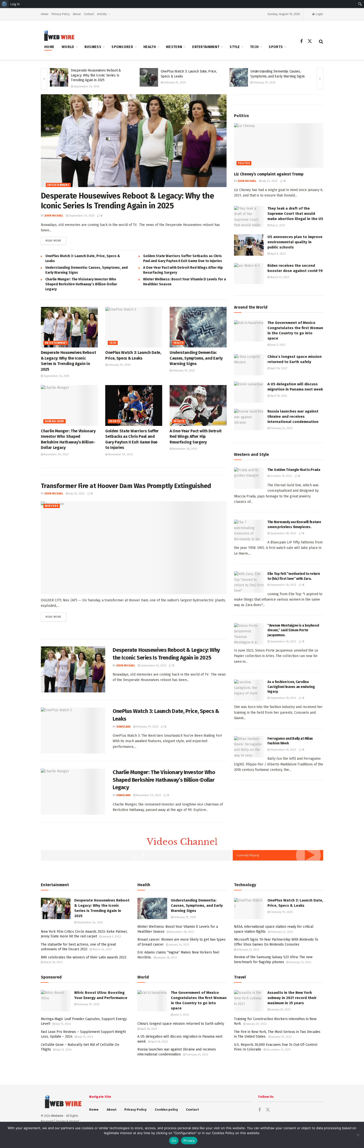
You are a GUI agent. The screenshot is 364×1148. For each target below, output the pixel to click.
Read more (56, 240)
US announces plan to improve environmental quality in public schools (294, 242)
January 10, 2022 (281, 1036)
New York (51, 506)
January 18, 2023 (166, 957)
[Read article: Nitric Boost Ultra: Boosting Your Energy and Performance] (56, 1000)
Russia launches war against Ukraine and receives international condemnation (292, 416)
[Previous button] (44, 78)
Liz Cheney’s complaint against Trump (268, 174)
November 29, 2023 (56, 454)
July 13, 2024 (63, 1024)
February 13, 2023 (299, 962)
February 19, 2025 (174, 82)
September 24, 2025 (86, 86)
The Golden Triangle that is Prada (293, 470)
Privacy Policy (61, 14)
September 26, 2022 (283, 749)
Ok (174, 1141)
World (68, 47)
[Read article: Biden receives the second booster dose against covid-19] (249, 273)
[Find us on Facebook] (301, 42)
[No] (357, 1134)
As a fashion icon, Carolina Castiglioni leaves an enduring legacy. (291, 687)
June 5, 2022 (278, 344)
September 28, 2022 (283, 533)
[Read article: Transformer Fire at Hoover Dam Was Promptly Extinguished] (134, 547)
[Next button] (320, 78)
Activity (102, 14)
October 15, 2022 (281, 476)
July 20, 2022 (76, 493)
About (77, 14)
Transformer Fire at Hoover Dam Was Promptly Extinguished (126, 486)
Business (92, 47)
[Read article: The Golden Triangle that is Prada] (249, 478)
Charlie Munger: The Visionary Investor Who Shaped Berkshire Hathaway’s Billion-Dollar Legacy (81, 284)
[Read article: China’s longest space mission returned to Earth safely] (249, 364)
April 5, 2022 (278, 253)
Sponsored (122, 47)
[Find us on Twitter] (310, 41)
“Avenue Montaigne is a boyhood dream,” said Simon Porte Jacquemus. (293, 630)
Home (45, 14)
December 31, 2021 (278, 1049)
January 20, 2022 (256, 1024)
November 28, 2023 (184, 448)
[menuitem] (4, 4)
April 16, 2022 (278, 368)
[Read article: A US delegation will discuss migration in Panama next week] (249, 392)
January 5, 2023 (111, 936)
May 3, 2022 (277, 225)
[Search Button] (321, 41)
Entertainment (205, 47)
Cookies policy (166, 1109)
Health (149, 47)
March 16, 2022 (53, 962)
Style (235, 47)
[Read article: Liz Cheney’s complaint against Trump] (278, 145)
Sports (276, 47)
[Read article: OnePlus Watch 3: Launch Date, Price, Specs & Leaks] (149, 77)
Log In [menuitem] (15, 4)
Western (174, 47)
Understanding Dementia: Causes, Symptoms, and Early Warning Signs (196, 358)
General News (54, 421)
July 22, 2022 (269, 181)
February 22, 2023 (281, 931)
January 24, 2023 (178, 944)
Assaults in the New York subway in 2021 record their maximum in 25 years (291, 997)
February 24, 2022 (281, 428)
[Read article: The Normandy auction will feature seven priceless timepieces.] (249, 530)
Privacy (189, 1141)
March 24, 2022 (102, 949)
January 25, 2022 (280, 1009)
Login (319, 14)
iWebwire (57, 1116)
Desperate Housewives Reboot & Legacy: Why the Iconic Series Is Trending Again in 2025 (96, 75)
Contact (89, 14)
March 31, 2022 (279, 277)
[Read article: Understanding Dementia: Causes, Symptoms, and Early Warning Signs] (238, 77)
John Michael (54, 215)
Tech (254, 47)
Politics (244, 163)
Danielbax (123, 726)
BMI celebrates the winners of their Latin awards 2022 (83, 957)
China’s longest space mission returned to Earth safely (180, 1024)
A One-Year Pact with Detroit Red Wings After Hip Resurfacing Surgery (196, 436)
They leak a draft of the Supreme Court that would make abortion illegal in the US (295, 213)
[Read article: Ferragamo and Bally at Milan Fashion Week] (249, 746)
